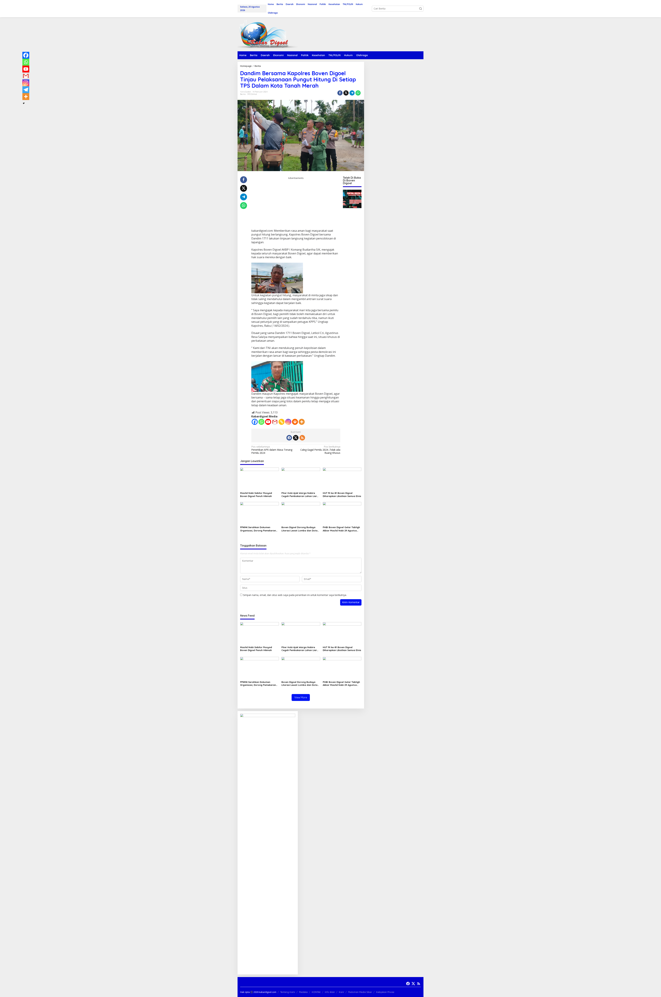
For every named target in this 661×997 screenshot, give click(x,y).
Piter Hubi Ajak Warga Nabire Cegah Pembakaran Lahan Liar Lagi (299, 495)
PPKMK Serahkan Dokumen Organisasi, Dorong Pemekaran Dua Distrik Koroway (258, 529)
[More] (302, 422)
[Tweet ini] (346, 93)
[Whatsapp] (358, 93)
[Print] (295, 422)
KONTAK (316, 992)
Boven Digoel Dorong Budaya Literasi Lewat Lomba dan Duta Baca (299, 529)
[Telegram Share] (352, 93)
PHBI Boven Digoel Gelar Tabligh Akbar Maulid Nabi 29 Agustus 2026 (341, 529)
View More (300, 697)
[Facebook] (255, 422)
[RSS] (302, 437)
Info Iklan (330, 992)
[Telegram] (25, 89)
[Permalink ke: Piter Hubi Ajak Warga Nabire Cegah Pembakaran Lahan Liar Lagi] (300, 478)
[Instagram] (288, 422)
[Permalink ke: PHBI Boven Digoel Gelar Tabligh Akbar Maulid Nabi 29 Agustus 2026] (342, 513)
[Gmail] (275, 422)
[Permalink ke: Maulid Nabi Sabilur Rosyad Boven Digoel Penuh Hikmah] (259, 478)
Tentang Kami (287, 992)
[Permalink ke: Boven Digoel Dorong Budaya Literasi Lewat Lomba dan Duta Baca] (300, 513)
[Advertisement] (296, 204)
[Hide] (23, 103)
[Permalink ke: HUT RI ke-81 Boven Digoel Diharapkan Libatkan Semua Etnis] (342, 478)
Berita (243, 94)
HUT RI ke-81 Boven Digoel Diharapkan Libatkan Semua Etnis (342, 494)
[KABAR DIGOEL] (268, 34)
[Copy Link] (282, 422)
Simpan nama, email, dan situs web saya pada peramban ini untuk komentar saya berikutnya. (295, 595)
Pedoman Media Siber (360, 992)
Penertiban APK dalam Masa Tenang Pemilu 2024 (271, 449)
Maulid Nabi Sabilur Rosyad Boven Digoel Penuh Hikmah (256, 494)
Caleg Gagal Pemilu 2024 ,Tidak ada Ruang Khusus (320, 449)
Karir (341, 992)
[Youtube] (268, 422)
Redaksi (303, 992)
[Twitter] (295, 437)
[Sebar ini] (340, 93)
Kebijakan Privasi (385, 992)
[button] (420, 9)
